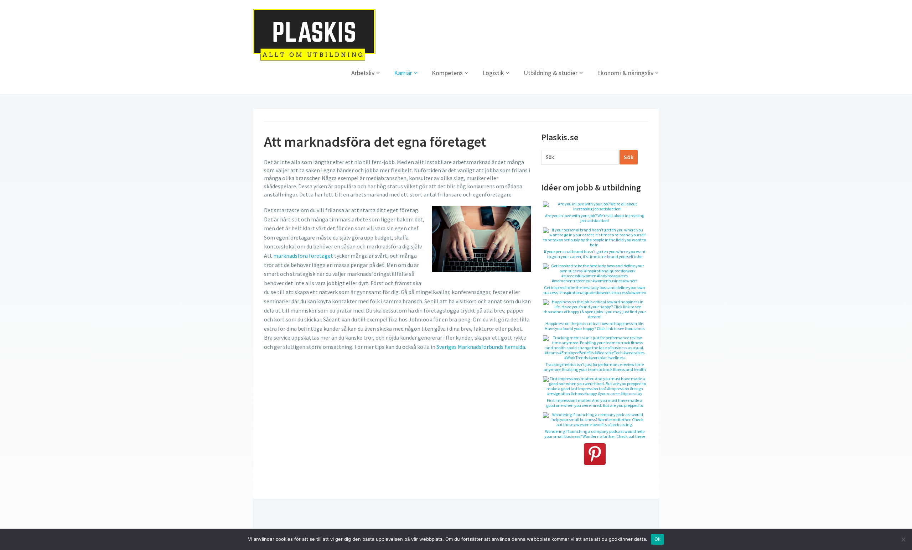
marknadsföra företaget (303, 255)
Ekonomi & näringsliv (625, 73)
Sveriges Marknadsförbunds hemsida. (481, 346)
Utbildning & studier (550, 73)
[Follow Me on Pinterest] (594, 454)
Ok (657, 539)
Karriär (403, 73)
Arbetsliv (362, 73)
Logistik (493, 73)
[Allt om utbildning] (314, 34)
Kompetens (447, 73)
